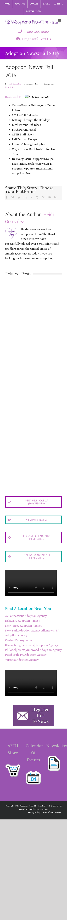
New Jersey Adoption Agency (23, 626)
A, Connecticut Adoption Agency (26, 616)
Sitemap (58, 812)
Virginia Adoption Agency (22, 660)
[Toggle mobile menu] (60, 20)
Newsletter (10, 87)
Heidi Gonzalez (14, 84)
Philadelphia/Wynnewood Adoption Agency (33, 650)
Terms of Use (47, 812)
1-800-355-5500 (36, 32)
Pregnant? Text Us (36, 39)
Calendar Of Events (34, 753)
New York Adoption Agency (23, 630)
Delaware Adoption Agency (22, 620)
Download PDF (14, 97)
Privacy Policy (34, 812)
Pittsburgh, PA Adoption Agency (26, 655)
